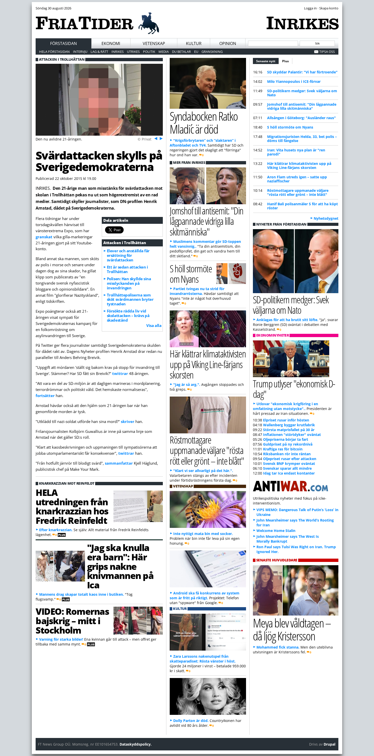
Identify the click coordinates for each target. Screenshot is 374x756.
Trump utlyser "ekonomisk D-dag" (294, 389)
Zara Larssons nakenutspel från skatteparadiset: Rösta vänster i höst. (203, 659)
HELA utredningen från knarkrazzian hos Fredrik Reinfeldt (72, 506)
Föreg (155, 138)
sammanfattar (119, 463)
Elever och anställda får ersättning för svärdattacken (128, 255)
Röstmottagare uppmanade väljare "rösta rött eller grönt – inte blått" (297, 192)
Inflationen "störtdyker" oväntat (292, 434)
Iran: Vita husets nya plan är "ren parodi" (296, 152)
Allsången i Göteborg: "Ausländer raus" (301, 117)
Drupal (329, 744)
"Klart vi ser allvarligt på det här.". (203, 470)
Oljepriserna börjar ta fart (285, 439)
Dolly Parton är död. (191, 720)
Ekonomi (111, 43)
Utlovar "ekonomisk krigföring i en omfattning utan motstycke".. (285, 406)
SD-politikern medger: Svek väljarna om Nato (302, 92)
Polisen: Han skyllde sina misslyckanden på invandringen (129, 283)
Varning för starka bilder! (61, 639)
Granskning (212, 51)
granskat (44, 236)
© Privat (144, 139)
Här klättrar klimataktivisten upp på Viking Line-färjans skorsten (299, 165)
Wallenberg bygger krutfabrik (289, 424)
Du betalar (181, 51)
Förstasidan (63, 43)
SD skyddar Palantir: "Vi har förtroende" (302, 72)
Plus (285, 61)
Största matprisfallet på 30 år (288, 429)
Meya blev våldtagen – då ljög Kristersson (292, 629)
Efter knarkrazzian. (56, 529)
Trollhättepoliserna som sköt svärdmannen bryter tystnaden (130, 299)
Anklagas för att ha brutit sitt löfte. (287, 319)
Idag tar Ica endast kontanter (289, 473)
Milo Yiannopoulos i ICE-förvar (294, 81)
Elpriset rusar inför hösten (286, 420)
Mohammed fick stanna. (277, 647)
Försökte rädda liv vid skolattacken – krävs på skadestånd (128, 315)
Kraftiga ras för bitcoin (283, 449)
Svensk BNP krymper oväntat (289, 463)
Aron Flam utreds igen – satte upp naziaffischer (297, 179)
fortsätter (46, 395)
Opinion (227, 43)
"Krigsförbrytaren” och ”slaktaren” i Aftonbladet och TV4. (203, 143)
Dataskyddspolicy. (136, 744)
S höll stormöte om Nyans (290, 127)
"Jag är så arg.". (186, 384)
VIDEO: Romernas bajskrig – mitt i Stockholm (72, 620)
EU (196, 51)
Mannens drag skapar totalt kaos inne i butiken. (81, 594)
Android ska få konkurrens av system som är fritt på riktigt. (204, 595)
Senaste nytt (267, 61)
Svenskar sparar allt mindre (287, 468)
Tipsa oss (327, 51)
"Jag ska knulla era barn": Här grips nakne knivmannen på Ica (120, 566)
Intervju (80, 51)
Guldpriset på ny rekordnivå (287, 444)
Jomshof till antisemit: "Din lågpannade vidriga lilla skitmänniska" (301, 106)
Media (164, 51)
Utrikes (133, 51)
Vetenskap (154, 43)
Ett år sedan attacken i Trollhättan (127, 269)
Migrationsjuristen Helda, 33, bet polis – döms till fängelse (302, 138)
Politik (149, 51)
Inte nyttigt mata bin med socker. (203, 533)
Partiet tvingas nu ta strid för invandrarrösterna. (197, 291)
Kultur (194, 43)
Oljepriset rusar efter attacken (289, 458)
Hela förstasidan (54, 51)
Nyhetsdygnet (326, 218)
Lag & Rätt (99, 51)
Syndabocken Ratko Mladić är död (204, 122)
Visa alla (153, 325)
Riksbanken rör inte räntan (287, 453)
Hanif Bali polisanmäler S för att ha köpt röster (302, 205)
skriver (128, 421)
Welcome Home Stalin (275, 530)
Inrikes (117, 51)
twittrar (120, 373)
